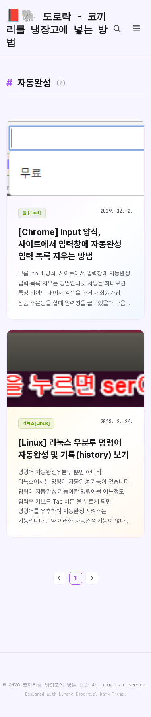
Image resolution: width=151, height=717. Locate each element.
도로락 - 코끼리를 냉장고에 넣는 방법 (57, 28)
